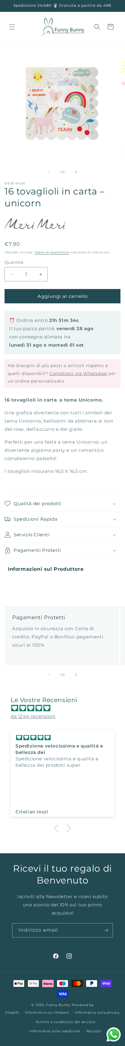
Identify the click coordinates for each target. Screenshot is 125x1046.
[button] (12, 27)
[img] (65, 708)
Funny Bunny (58, 1005)
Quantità (14, 262)
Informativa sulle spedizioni (54, 1031)
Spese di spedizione (52, 252)
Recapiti (94, 1031)
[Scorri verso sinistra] (49, 172)
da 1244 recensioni (33, 716)
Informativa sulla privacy (97, 1012)
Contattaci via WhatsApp (78, 373)
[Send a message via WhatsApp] (113, 1034)
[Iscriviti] (106, 930)
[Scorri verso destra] (76, 172)
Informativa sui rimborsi (47, 1012)
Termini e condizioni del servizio (65, 1022)
